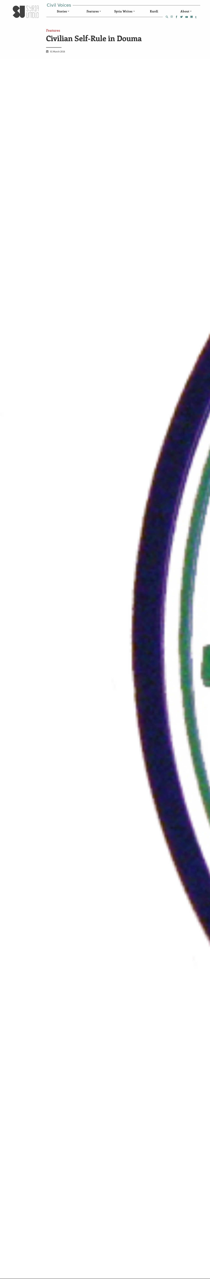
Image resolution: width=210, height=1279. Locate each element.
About (184, 11)
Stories (62, 11)
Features (93, 11)
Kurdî (154, 11)
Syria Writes (123, 11)
